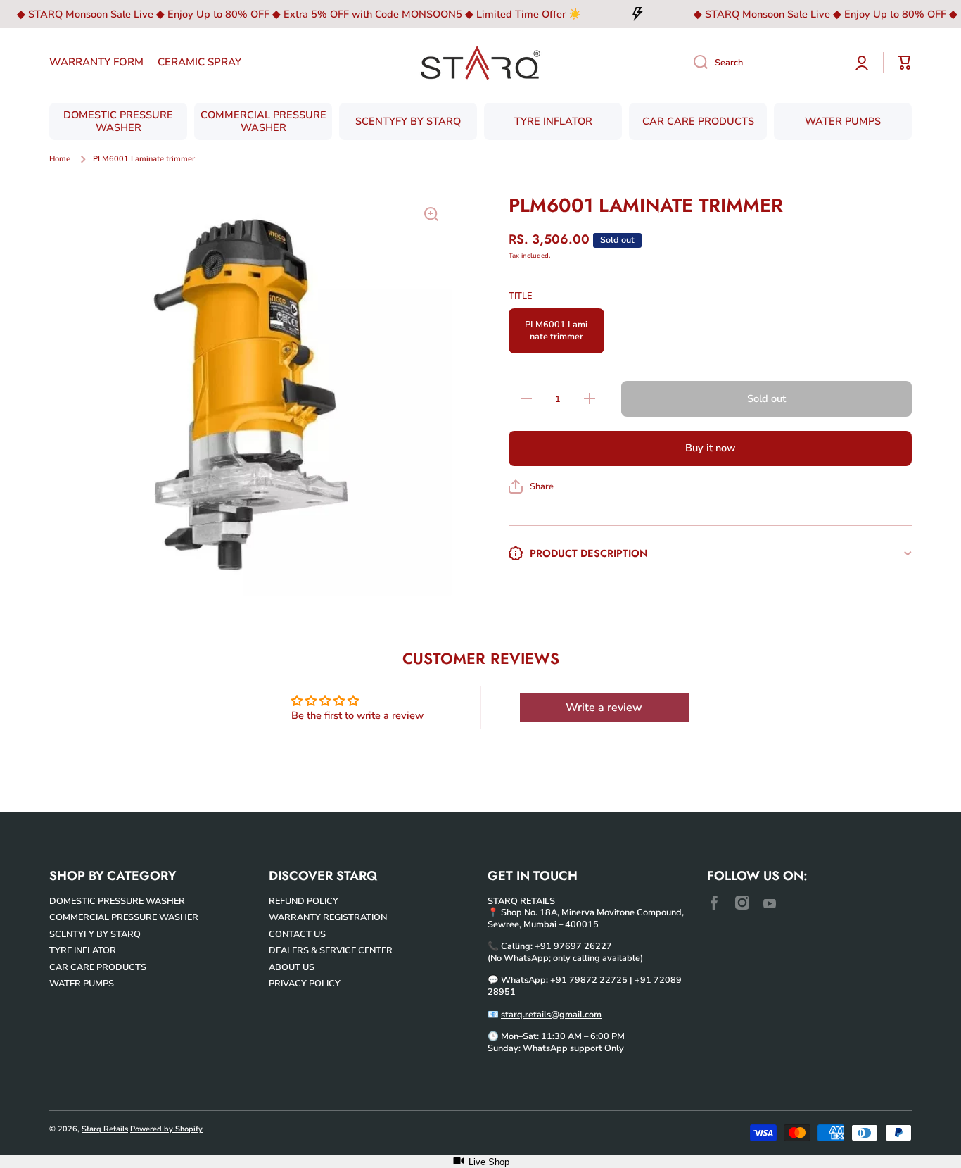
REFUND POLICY (303, 901)
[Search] (695, 62)
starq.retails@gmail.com (551, 1014)
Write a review (604, 707)
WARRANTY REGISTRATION (328, 917)
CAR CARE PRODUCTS (97, 967)
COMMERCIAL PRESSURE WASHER (123, 917)
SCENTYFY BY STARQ (95, 934)
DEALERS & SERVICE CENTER (331, 950)
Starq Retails (105, 1129)
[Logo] (480, 62)
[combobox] (762, 62)
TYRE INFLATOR (82, 950)
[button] (531, 486)
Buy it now (710, 448)
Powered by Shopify (166, 1129)
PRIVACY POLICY (305, 983)
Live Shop (489, 1162)
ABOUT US (291, 967)
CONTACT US (297, 934)
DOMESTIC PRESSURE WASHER (117, 901)
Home (59, 159)
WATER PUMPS (81, 983)
